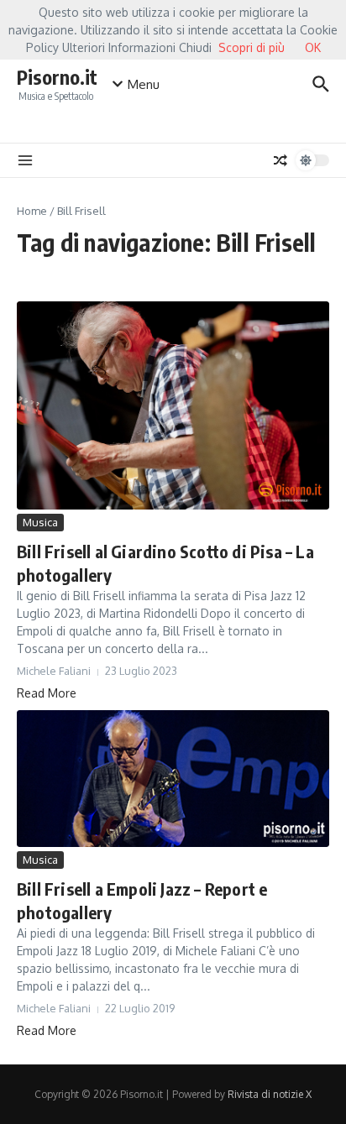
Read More (46, 693)
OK (313, 47)
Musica (40, 522)
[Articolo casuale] (280, 160)
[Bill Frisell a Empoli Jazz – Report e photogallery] (173, 778)
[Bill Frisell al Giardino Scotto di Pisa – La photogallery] (173, 405)
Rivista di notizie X (270, 1094)
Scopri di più (251, 47)
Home (32, 210)
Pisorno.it (57, 77)
